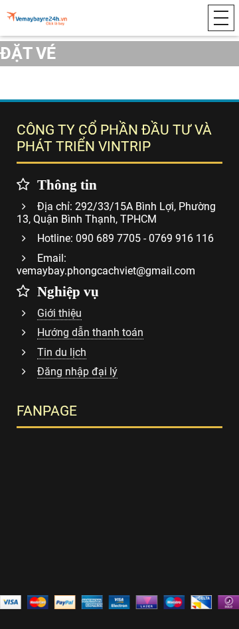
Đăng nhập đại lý (77, 371)
